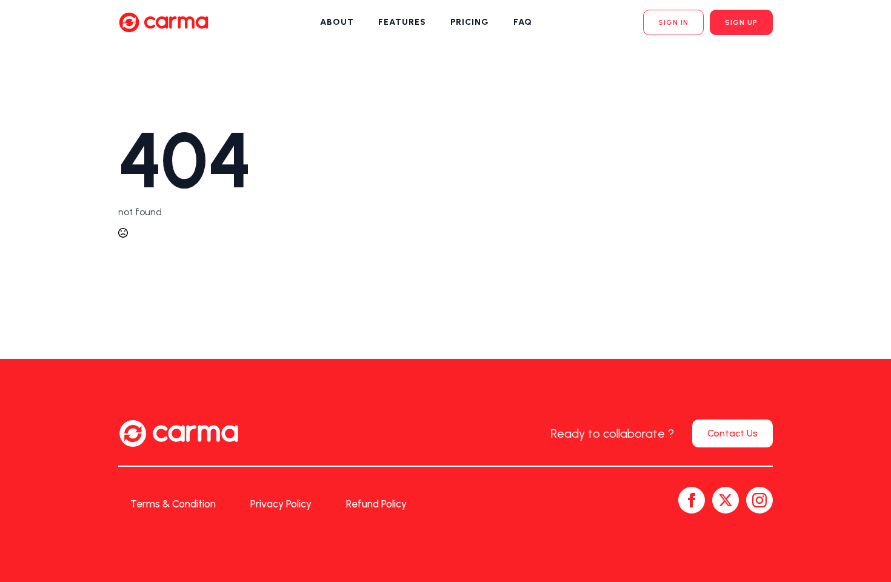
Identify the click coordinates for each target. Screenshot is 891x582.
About (337, 22)
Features (402, 22)
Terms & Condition (173, 504)
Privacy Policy (281, 504)
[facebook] (691, 500)
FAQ (522, 22)
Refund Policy (376, 504)
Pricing (469, 22)
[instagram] (759, 500)
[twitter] (725, 500)
